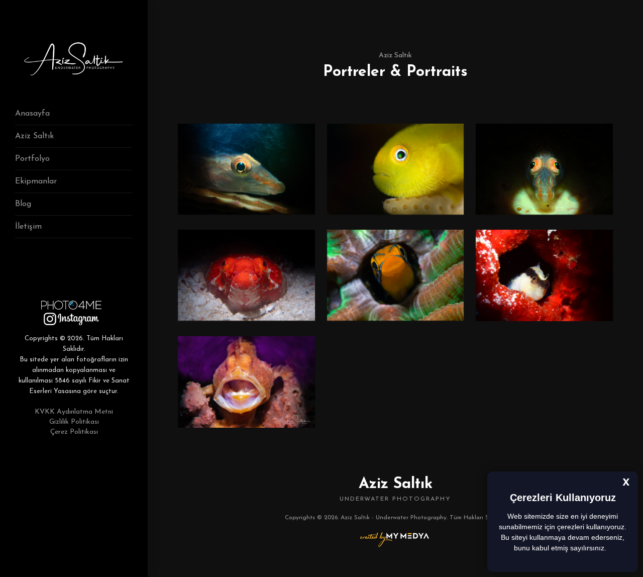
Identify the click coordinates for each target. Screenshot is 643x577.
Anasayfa (32, 114)
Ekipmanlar (36, 181)
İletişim (28, 227)
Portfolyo (32, 159)
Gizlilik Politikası (74, 422)
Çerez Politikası (74, 432)
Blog (23, 204)
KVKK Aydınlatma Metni (74, 412)
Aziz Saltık (34, 136)
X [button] (626, 483)
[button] (609, 548)
